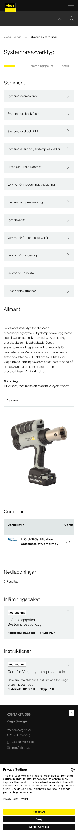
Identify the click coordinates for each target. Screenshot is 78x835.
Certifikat (15, 525)
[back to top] (71, 713)
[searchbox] (36, 19)
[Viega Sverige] (10, 5)
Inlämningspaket (41, 66)
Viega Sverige (12, 37)
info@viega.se (21, 747)
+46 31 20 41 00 (23, 742)
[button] (39, 400)
